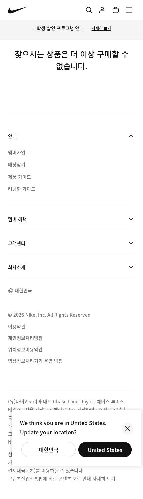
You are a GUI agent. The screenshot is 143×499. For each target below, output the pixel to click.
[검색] (89, 10)
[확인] (128, 429)
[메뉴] (129, 10)
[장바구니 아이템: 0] (116, 10)
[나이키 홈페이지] (18, 10)
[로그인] (102, 10)
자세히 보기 (101, 28)
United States (105, 450)
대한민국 (49, 450)
